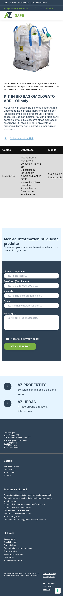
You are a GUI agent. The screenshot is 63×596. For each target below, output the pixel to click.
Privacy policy (49, 576)
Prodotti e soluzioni (15, 489)
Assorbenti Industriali (13, 554)
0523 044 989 (44, 8)
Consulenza (9, 469)
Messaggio (10, 313)
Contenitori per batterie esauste (18, 548)
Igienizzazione (10, 501)
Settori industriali (11, 466)
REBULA (46, 589)
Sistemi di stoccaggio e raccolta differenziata (24, 504)
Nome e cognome (14, 271)
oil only (55, 86)
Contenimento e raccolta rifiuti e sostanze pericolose (28, 498)
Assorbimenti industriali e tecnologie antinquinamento (28, 495)
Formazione (9, 472)
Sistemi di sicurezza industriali (17, 507)
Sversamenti (9, 539)
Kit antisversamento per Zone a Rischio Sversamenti (27, 86)
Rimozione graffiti (12, 516)
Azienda (8, 291)
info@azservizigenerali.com (16, 8)
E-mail (7, 301)
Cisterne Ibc (9, 557)
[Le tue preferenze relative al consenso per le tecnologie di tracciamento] (58, 591)
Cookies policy (49, 573)
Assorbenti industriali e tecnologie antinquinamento (34, 83)
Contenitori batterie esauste (16, 510)
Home (6, 83)
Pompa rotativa (10, 551)
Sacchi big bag (10, 542)
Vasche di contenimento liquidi (17, 513)
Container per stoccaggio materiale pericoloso (25, 519)
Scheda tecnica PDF (18, 138)
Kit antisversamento (13, 560)
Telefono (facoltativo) (16, 281)
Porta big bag (10, 545)
